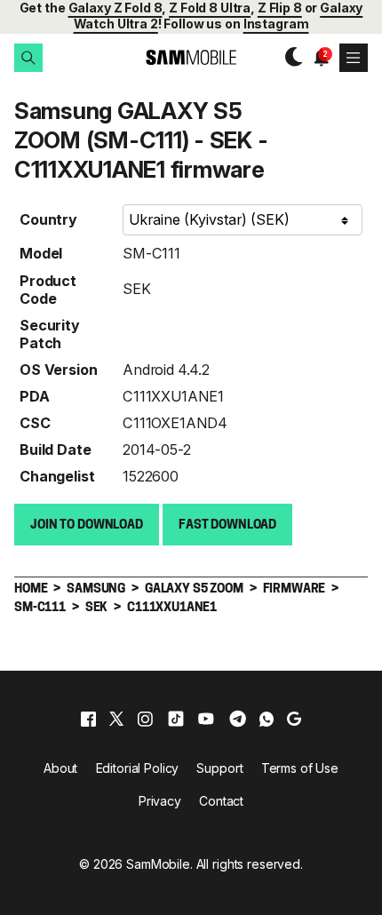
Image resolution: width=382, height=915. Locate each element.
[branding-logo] (191, 57)
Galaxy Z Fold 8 (115, 7)
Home (30, 589)
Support (219, 768)
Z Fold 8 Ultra (210, 7)
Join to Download (86, 525)
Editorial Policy (137, 768)
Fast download (227, 525)
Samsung (96, 589)
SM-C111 (151, 253)
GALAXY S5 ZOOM (194, 589)
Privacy (160, 800)
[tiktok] (176, 719)
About (60, 768)
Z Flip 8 (280, 7)
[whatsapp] (266, 719)
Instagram (276, 23)
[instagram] (145, 719)
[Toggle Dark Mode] (289, 57)
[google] (294, 719)
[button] (28, 58)
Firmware (294, 589)
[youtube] (206, 719)
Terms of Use (299, 768)
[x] (116, 719)
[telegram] (237, 719)
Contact (221, 800)
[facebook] (88, 719)
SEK (137, 289)
